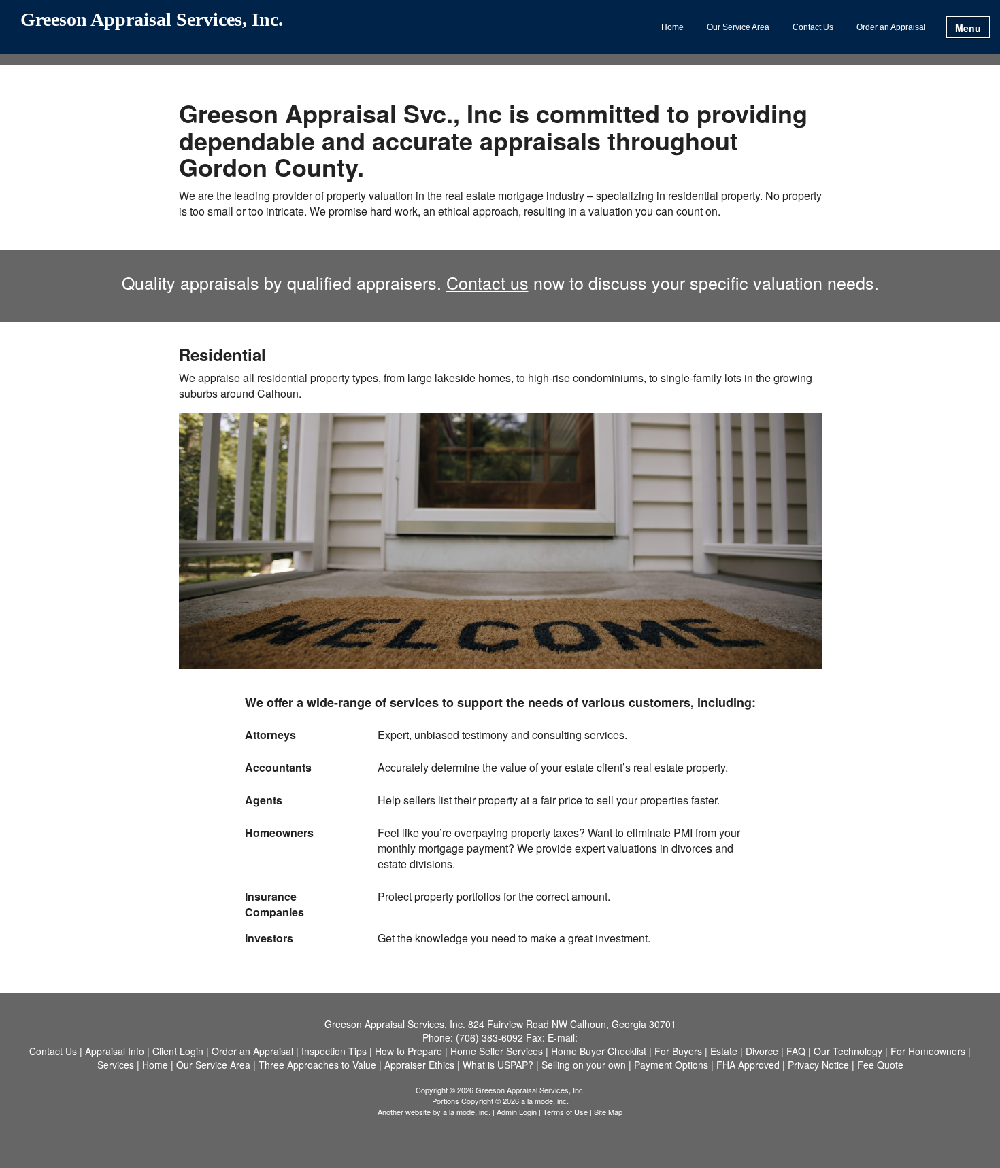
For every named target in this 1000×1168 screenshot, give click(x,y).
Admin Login (517, 1111)
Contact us (487, 282)
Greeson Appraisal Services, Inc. (151, 20)
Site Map (608, 1111)
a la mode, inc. (466, 1111)
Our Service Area (738, 27)
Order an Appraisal (891, 27)
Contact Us (813, 27)
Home (672, 27)
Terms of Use (565, 1111)
